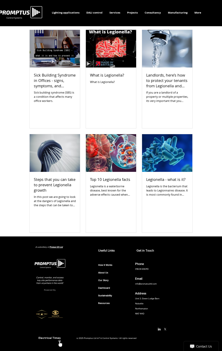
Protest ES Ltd (56, 247)
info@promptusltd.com (146, 283)
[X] (165, 329)
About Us (103, 272)
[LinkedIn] (159, 329)
